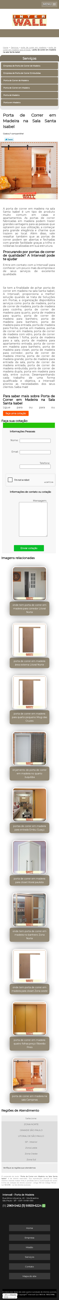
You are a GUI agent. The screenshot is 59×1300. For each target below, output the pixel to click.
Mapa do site (29, 1276)
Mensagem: (40, 500)
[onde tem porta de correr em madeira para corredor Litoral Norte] (29, 582)
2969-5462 (14, 1205)
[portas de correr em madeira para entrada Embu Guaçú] (29, 804)
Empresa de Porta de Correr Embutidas (22, 73)
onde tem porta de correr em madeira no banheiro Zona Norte (29, 935)
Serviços (29, 58)
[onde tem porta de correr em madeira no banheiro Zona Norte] (29, 909)
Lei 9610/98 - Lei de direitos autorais (15, 1185)
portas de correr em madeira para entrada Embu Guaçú (29, 828)
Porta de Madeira (11, 95)
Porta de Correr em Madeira (16, 87)
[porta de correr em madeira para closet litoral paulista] (29, 856)
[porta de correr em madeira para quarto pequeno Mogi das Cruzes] (29, 691)
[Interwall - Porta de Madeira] (29, 18)
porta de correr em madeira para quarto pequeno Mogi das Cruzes (29, 717)
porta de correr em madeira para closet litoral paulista (29, 880)
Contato (29, 1266)
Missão (29, 1247)
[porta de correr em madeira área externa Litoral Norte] (29, 639)
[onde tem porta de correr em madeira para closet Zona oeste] (29, 965)
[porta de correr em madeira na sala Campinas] (29, 1074)
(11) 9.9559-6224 (31, 1205)
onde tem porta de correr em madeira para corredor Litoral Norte (29, 608)
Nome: (15, 440)
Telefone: (45, 463)
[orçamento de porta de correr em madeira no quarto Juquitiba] (29, 747)
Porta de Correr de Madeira (16, 80)
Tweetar (9, 139)
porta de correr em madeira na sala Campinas (29, 1098)
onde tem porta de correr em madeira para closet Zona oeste (30, 989)
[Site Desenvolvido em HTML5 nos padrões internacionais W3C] (9, 1297)
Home (29, 1228)
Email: (15, 451)
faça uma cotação (16, 413)
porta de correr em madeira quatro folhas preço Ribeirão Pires (30, 1044)
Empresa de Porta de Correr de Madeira (21, 65)
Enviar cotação (28, 548)
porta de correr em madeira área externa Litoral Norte (29, 663)
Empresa (29, 1237)
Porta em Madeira (11, 102)
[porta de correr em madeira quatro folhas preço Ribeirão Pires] (29, 1017)
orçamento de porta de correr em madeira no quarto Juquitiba (29, 773)
